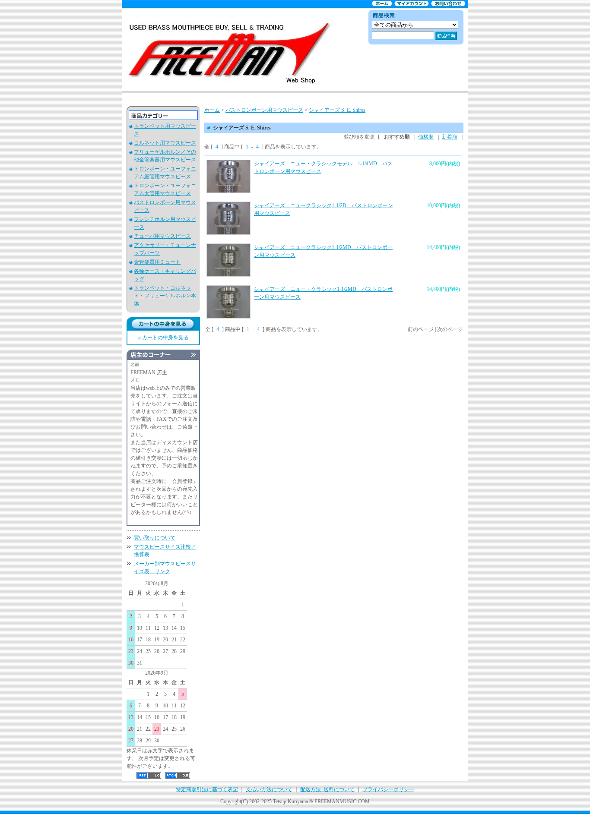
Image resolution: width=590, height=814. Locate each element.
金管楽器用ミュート (157, 262)
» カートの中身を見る (163, 337)
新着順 (449, 137)
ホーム (212, 110)
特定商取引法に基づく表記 (207, 789)
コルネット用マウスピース (165, 143)
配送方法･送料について (327, 789)
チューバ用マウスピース (162, 236)
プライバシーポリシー (388, 789)
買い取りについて (154, 538)
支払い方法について (269, 789)
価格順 (426, 137)
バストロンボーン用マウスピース (264, 110)
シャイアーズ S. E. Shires (337, 110)
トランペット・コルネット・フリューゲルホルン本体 (165, 295)
